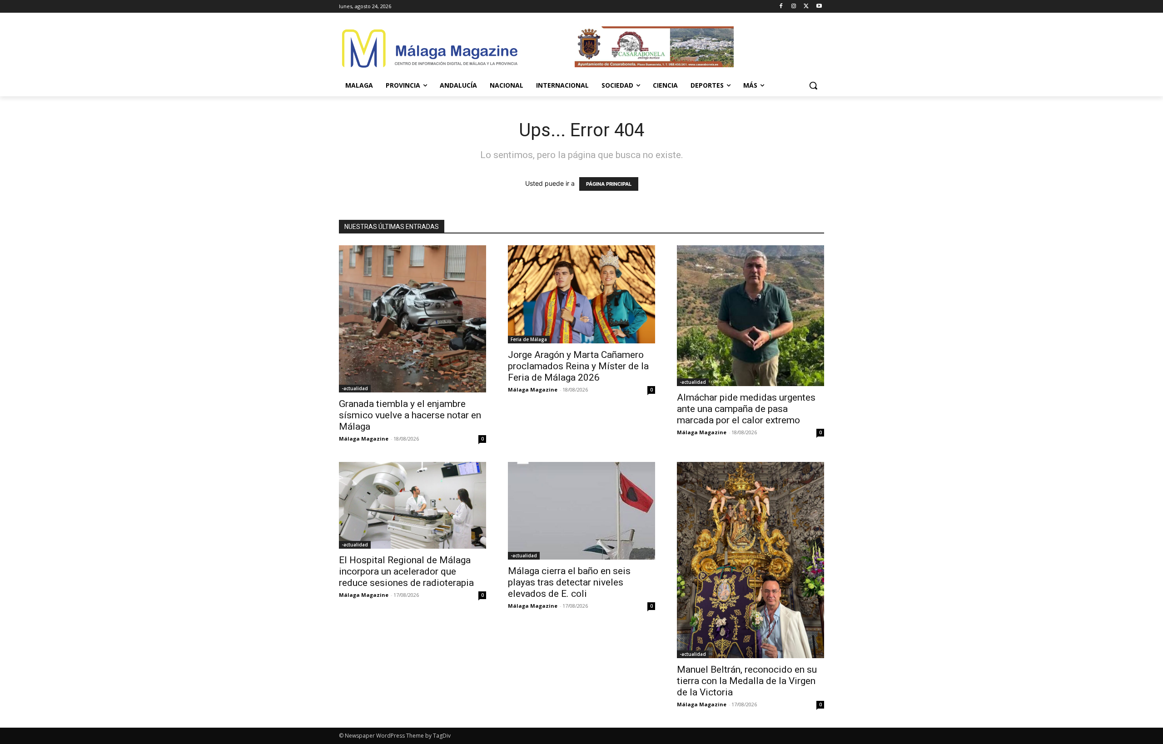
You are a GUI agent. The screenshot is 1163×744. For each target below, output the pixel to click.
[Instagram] (794, 6)
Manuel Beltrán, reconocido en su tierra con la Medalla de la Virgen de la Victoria (747, 681)
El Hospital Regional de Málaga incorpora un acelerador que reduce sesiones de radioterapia (406, 571)
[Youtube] (819, 6)
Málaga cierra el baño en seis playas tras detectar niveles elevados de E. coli (569, 582)
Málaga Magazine (363, 438)
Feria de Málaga (529, 339)
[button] (813, 85)
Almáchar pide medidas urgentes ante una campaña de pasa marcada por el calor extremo (746, 409)
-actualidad (355, 388)
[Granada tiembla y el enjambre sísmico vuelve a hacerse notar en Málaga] (412, 318)
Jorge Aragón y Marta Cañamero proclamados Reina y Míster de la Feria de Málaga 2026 (578, 366)
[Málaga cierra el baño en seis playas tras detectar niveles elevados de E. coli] (581, 510)
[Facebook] (781, 6)
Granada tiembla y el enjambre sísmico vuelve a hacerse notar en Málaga (410, 415)
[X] (806, 6)
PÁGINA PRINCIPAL (608, 184)
